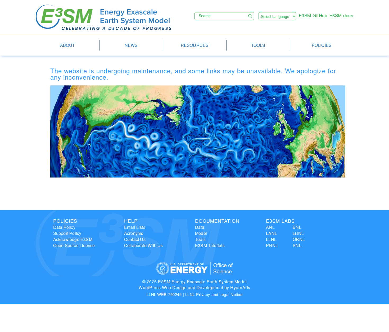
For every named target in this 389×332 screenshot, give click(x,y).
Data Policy (64, 227)
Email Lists (134, 227)
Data (199, 227)
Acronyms (133, 233)
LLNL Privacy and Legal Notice (214, 294)
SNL (297, 245)
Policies (65, 220)
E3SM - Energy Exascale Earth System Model (103, 17)
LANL (271, 233)
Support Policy (67, 233)
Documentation (217, 220)
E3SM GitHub (313, 15)
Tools (200, 239)
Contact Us (135, 239)
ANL (270, 227)
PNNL (272, 245)
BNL (297, 227)
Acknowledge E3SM (72, 239)
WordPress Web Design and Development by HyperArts (194, 287)
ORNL (299, 239)
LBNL (298, 233)
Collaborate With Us (143, 245)
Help (131, 220)
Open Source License (74, 245)
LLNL (271, 239)
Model (201, 233)
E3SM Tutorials (210, 245)
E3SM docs (341, 15)
